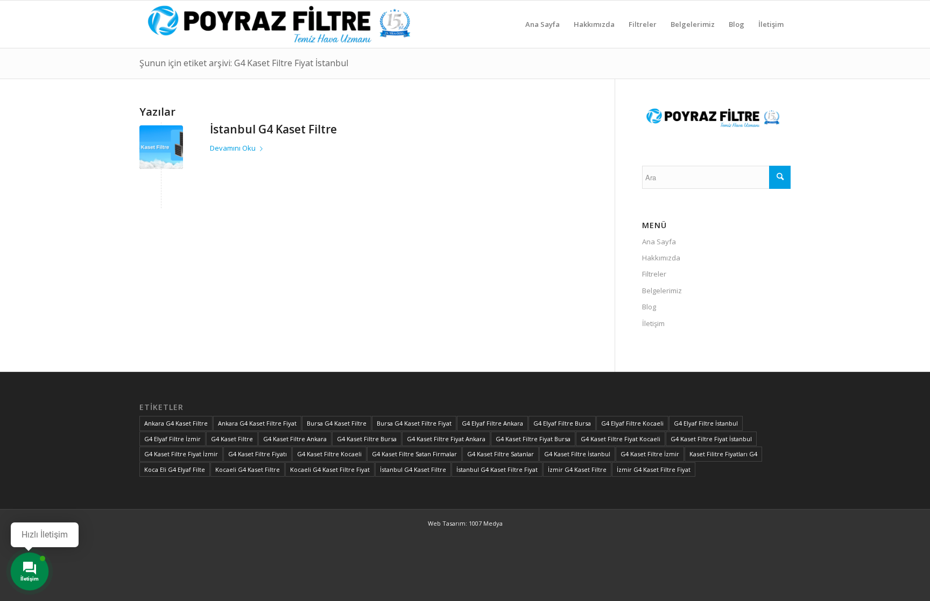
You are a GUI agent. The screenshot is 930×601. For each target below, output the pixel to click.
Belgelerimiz (662, 290)
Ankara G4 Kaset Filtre (176, 423)
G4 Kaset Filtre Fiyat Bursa (533, 439)
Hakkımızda (661, 258)
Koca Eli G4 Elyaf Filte (174, 469)
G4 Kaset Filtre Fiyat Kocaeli (620, 439)
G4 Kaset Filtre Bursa (367, 439)
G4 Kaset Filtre (232, 439)
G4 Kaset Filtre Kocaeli (329, 454)
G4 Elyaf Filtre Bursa (562, 423)
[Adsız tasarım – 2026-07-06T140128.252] (285, 24)
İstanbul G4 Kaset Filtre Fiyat (497, 469)
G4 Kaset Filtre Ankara (295, 439)
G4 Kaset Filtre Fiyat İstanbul (711, 439)
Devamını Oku (233, 148)
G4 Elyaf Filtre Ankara (492, 423)
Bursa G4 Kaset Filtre (337, 423)
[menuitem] (542, 24)
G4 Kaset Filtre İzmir (650, 454)
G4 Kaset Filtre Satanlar (500, 454)
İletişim (653, 323)
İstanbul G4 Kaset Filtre (273, 129)
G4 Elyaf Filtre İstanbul (706, 423)
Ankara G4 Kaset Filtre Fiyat (257, 423)
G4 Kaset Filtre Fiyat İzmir (181, 454)
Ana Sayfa (659, 241)
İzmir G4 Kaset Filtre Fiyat (654, 469)
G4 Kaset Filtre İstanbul (577, 454)
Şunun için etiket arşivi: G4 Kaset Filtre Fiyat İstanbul (243, 63)
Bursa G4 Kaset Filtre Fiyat (414, 423)
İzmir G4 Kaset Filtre (577, 469)
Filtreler (654, 274)
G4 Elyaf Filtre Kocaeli (632, 423)
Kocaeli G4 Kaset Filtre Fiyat (330, 469)
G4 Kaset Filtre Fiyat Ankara (446, 439)
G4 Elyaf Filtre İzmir (172, 439)
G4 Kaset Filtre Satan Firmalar (414, 454)
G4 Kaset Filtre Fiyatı (257, 454)
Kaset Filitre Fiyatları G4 (723, 454)
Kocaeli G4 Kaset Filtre (247, 469)
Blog (649, 307)
